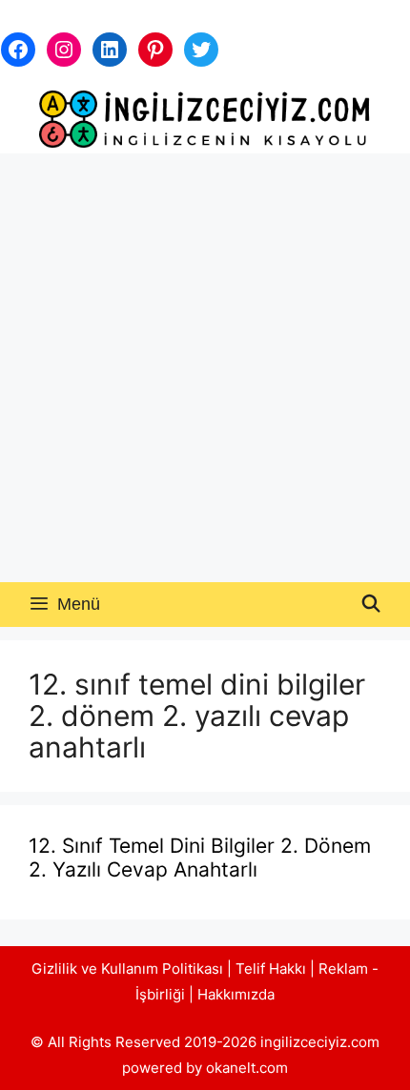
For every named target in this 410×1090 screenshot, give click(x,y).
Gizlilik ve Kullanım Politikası (127, 968)
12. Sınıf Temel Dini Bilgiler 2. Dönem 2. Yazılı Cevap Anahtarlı (200, 857)
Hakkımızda (236, 994)
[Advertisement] (205, 368)
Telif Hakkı (271, 968)
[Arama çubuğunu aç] (371, 604)
